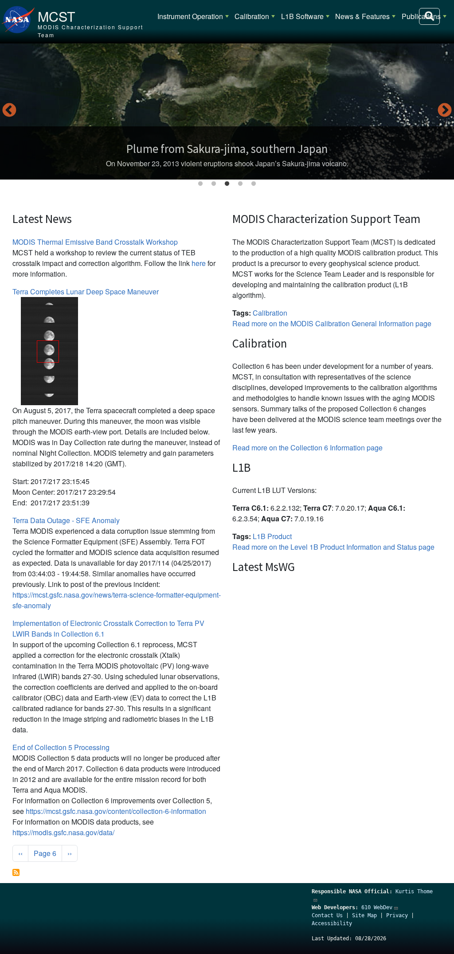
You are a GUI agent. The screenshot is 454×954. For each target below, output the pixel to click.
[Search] (429, 16)
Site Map (364, 915)
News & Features (362, 16)
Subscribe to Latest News (16, 872)
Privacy (397, 915)
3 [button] (227, 184)
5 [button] (253, 184)
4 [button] (240, 184)
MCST (56, 16)
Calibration (252, 16)
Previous (9, 111)
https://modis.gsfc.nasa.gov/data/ (63, 832)
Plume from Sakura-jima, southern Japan (227, 148)
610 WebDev (376, 907)
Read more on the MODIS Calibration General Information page (331, 323)
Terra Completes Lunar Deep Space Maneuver (85, 291)
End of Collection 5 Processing (61, 747)
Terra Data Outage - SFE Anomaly (66, 520)
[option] (227, 111)
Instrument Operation (190, 16)
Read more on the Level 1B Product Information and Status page (333, 547)
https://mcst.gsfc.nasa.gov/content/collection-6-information (116, 811)
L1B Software (302, 16)
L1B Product (272, 536)
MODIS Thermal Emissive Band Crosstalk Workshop (95, 242)
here (199, 263)
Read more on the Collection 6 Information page (307, 447)
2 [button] (213, 184)
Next (444, 111)
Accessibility (332, 923)
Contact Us (327, 915)
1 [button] (200, 184)
